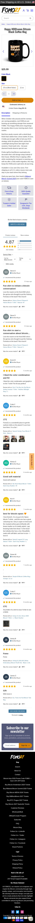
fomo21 (17, 915)
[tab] (7, 113)
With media (10, 264)
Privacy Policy (17, 860)
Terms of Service (17, 856)
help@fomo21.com (17, 876)
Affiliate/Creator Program (17, 816)
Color (6, 74)
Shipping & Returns (19, 113)
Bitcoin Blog (17, 827)
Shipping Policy (17, 864)
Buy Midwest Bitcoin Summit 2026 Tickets (17, 788)
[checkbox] (10, 264)
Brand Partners (17, 847)
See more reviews (17, 711)
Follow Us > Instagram (17, 839)
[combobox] (15, 18)
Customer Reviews (17, 808)
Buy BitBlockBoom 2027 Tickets (18, 796)
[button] (25, 241)
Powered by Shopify (26, 915)
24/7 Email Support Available (17, 879)
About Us (17, 771)
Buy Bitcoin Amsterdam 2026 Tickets (17, 785)
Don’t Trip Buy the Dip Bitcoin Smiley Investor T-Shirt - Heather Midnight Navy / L (16, 389)
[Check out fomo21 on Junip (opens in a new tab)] (21, 715)
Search (17, 767)
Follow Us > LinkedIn (17, 831)
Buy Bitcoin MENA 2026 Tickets (17, 792)
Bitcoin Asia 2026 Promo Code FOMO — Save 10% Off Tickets (18, 780)
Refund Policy (17, 868)
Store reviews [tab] (25, 235)
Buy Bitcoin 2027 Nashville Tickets (17, 804)
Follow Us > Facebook (17, 843)
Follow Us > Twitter (17, 835)
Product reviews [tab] (10, 235)
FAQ (17, 823)
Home (3, 24)
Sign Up (24, 745)
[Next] (32, 51)
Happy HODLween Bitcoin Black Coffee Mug (18, 24)
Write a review (17, 224)
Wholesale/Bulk (17, 812)
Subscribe (17, 820)
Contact (17, 774)
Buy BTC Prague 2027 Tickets (17, 800)
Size (3, 83)
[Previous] (3, 51)
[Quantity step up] (13, 93)
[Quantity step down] (4, 93)
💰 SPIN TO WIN (32, 461)
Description (6, 113)
